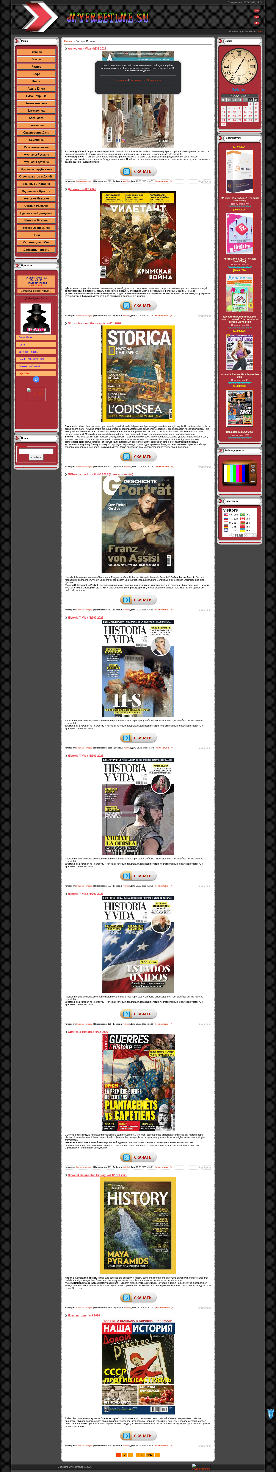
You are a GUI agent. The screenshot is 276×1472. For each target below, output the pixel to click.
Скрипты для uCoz (36, 242)
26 (234, 120)
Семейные (36, 140)
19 (234, 116)
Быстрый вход (137, 80)
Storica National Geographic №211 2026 (94, 323)
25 (229, 120)
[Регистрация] (257, 18)
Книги (36, 81)
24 (223, 120)
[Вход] (257, 24)
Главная (36, 52)
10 (223, 112)
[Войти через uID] (36, 379)
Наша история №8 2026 (84, 1315)
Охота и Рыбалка (36, 205)
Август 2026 (239, 95)
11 (229, 112)
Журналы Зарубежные (36, 169)
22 (250, 116)
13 (239, 112)
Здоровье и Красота (36, 191)
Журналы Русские (36, 154)
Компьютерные (36, 103)
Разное (36, 66)
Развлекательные (36, 147)
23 (256, 116)
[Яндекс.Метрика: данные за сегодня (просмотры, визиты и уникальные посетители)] (201, 1467)
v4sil (31, 285)
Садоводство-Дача (36, 132)
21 (245, 116)
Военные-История (84, 181)
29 (250, 120)
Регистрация (121, 80)
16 (256, 112)
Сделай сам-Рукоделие (36, 213)
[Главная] (257, 11)
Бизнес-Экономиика (36, 227)
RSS (260, 31)
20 (239, 116)
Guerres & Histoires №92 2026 (88, 1031)
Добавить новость (36, 249)
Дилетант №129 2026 (82, 189)
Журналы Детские (36, 161)
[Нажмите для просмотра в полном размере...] (138, 283)
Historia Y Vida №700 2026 (85, 893)
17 (223, 116)
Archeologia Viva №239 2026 (87, 48)
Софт (36, 74)
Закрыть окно (154, 80)
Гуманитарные (36, 96)
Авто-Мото (36, 118)
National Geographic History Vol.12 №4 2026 (97, 1175)
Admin (39, 285)
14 (245, 112)
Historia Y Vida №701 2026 (85, 755)
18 (229, 116)
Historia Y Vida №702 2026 (85, 617)
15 (250, 112)
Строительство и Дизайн (36, 176)
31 (223, 124)
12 (234, 112)
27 (239, 120)
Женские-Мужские (36, 198)
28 (245, 120)
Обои (36, 235)
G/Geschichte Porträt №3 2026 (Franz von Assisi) (100, 474)
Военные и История (36, 183)
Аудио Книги (36, 88)
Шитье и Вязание (36, 220)
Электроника (36, 110)
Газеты (36, 59)
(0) (163, 181)
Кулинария (36, 125)
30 (256, 120)
